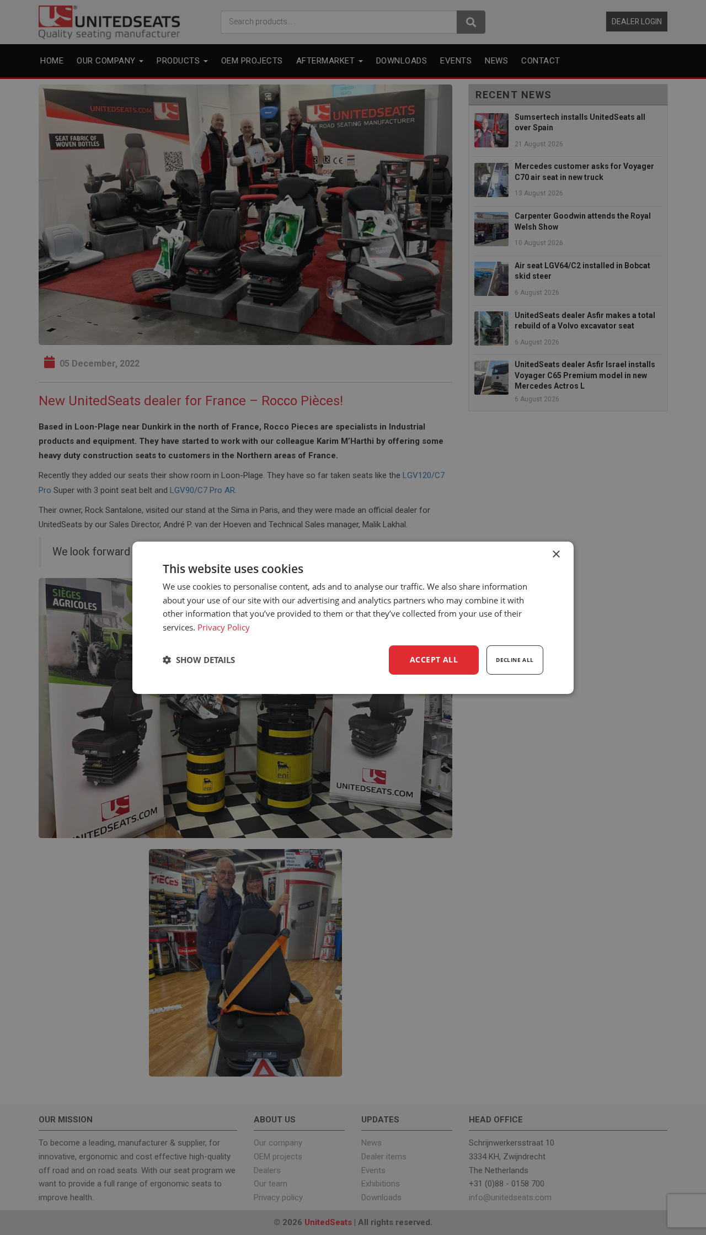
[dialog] (353, 617)
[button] (199, 660)
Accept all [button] (434, 659)
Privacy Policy (223, 627)
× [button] (556, 554)
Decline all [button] (514, 660)
